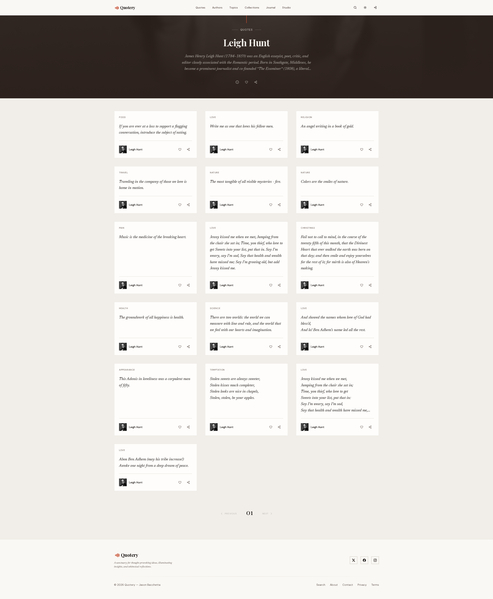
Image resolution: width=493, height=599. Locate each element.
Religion (306, 117)
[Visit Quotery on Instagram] (375, 560)
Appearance (127, 369)
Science (215, 308)
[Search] (355, 7)
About (334, 584)
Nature (214, 172)
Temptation (217, 369)
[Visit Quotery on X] (353, 560)
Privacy (362, 584)
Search (320, 584)
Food (122, 117)
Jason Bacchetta (149, 584)
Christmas (308, 227)
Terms (375, 584)
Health (123, 308)
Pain (121, 227)
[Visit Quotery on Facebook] (364, 560)
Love (213, 117)
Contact (347, 584)
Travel (123, 172)
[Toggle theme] (365, 7)
